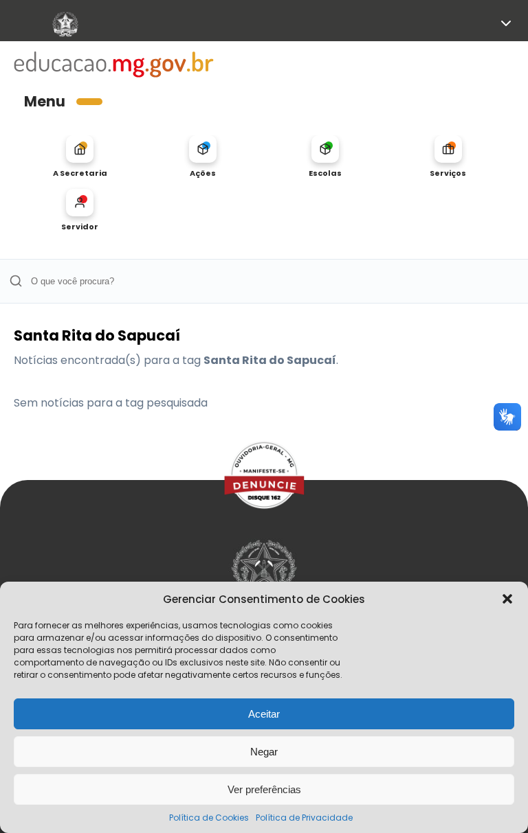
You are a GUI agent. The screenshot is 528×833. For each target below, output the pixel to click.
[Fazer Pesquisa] (15, 281)
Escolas (325, 173)
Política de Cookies (209, 817)
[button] (507, 599)
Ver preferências (264, 789)
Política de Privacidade (304, 817)
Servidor (79, 226)
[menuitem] (80, 156)
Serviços (448, 173)
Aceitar (264, 714)
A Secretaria (80, 173)
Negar (264, 751)
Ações (203, 173)
